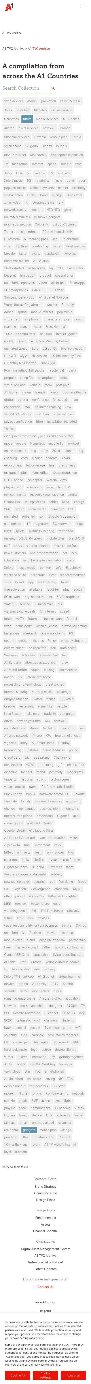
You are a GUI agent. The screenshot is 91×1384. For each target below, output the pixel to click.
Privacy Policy (76, 15)
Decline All (17, 1375)
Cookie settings (45, 1375)
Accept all (73, 1375)
